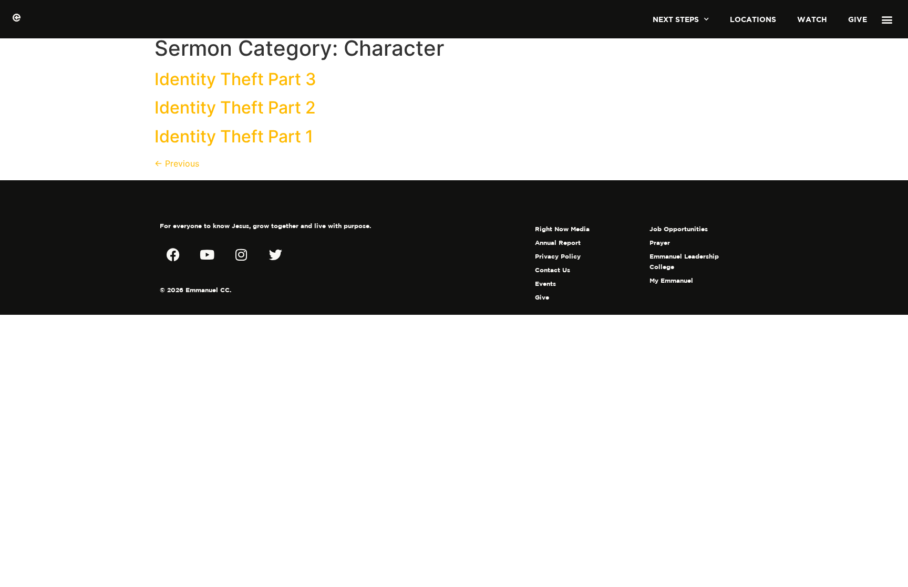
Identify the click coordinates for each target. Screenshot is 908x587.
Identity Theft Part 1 (233, 136)
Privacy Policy (558, 256)
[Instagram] (241, 254)
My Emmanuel (671, 280)
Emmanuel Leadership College (684, 261)
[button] (887, 19)
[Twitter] (275, 254)
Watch (812, 19)
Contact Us (552, 270)
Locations (753, 19)
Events (545, 283)
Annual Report (558, 242)
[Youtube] (207, 254)
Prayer (659, 242)
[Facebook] (173, 254)
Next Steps (676, 19)
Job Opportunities (678, 229)
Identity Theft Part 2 (235, 107)
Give (857, 19)
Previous (176, 163)
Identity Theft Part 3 (235, 79)
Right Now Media (562, 229)
